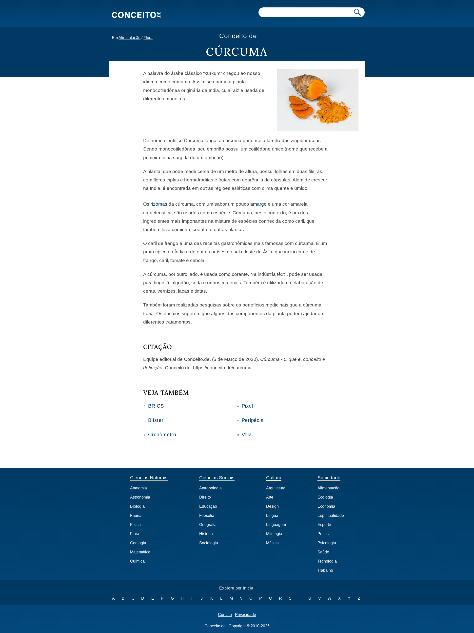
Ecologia (325, 497)
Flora (148, 38)
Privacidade (245, 615)
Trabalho (325, 570)
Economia (326, 506)
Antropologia (210, 488)
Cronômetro (162, 434)
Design (272, 506)
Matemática (140, 552)
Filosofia (206, 515)
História (206, 534)
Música (272, 543)
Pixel (247, 406)
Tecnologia (327, 561)
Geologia (138, 543)
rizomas (159, 204)
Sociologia (208, 543)
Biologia (137, 506)
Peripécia (253, 420)
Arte (269, 497)
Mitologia (274, 534)
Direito (205, 497)
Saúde (323, 552)
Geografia (208, 525)
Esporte (324, 525)
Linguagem (276, 525)
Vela (247, 434)
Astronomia (140, 497)
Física (135, 525)
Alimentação (129, 38)
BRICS (156, 406)
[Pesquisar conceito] (357, 12)
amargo (258, 204)
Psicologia (326, 543)
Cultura (273, 477)
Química (137, 561)
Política (324, 534)
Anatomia (138, 488)
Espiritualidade (330, 515)
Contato (225, 615)
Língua (272, 515)
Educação (208, 506)
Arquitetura (275, 488)
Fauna (135, 515)
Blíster (156, 420)
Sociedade (328, 477)
